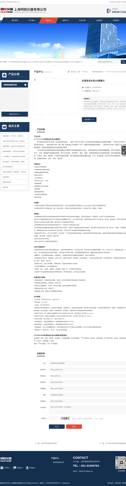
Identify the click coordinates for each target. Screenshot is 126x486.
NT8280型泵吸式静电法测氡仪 (18, 62)
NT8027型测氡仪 (75, 62)
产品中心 (48, 20)
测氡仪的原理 (7, 182)
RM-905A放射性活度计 (49, 443)
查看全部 (5, 187)
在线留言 (118, 2)
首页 (79, 72)
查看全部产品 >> (14, 114)
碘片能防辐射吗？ (8, 167)
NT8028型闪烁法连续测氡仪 (60, 62)
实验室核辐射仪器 (10, 85)
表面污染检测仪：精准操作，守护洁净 (14, 172)
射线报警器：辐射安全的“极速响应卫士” (15, 146)
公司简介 (6, 468)
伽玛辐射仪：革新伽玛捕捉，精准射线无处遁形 (15, 161)
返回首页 (112, 2)
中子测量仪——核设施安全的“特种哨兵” (15, 156)
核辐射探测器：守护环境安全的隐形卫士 (15, 151)
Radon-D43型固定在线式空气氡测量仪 (40, 62)
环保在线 (118, 483)
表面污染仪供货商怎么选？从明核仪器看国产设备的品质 (15, 141)
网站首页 (15, 20)
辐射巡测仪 (6, 177)
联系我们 (116, 20)
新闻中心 (65, 20)
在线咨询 (87, 119)
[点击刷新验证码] (65, 418)
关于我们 (32, 20)
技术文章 (82, 20)
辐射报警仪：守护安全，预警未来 (13, 136)
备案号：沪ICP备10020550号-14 (50, 483)
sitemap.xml (66, 483)
